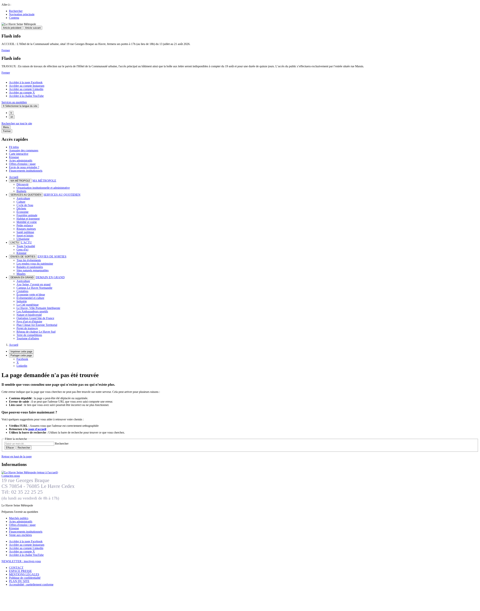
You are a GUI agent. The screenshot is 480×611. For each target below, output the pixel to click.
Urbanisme (22, 238)
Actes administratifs (20, 160)
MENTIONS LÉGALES (24, 574)
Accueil (13, 177)
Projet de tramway (27, 328)
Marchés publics (18, 518)
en (11, 116)
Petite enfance (24, 225)
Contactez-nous (11, 475)
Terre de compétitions (29, 335)
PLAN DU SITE (19, 581)
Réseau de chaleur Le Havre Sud (36, 331)
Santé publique (25, 232)
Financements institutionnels (25, 170)
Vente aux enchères (20, 535)
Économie (22, 211)
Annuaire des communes (23, 150)
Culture (20, 201)
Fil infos (14, 147)
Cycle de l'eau (24, 205)
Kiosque (14, 157)
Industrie (21, 301)
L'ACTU (26, 242)
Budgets (21, 191)
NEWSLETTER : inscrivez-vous (21, 561)
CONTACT (16, 567)
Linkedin (21, 365)
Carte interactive (18, 153)
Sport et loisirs (24, 235)
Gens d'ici (22, 249)
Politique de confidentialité (24, 577)
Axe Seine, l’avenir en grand (33, 284)
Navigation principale (21, 14)
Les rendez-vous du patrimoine (34, 263)
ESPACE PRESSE (20, 571)
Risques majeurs (26, 228)
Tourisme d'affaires (27, 338)
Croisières (22, 291)
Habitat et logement (28, 218)
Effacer (10, 447)
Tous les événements (28, 260)
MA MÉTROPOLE (44, 180)
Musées (21, 273)
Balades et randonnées (29, 267)
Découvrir (22, 184)
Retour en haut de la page (17, 456)
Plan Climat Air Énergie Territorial (36, 324)
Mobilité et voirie (26, 222)
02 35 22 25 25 (27, 492)
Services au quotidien (14, 102)
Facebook (22, 359)
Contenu (14, 17)
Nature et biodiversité (29, 314)
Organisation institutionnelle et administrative (43, 187)
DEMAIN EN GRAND (50, 277)
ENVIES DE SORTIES (52, 256)
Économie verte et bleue (30, 294)
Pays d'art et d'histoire (29, 321)
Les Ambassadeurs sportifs (32, 311)
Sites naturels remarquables (32, 270)
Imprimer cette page (21, 351)
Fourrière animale (26, 215)
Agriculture (23, 198)
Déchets (21, 208)
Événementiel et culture (30, 298)
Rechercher (15, 11)
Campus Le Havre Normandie (34, 287)
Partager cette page (21, 355)
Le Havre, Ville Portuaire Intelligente (38, 308)
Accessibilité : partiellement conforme (31, 584)
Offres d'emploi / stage (22, 163)
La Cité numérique (27, 304)
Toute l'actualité (25, 246)
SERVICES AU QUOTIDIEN (62, 194)
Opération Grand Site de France (35, 318)
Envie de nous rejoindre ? (24, 167)
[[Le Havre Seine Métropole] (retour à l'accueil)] (30, 472)
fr (11, 113)
